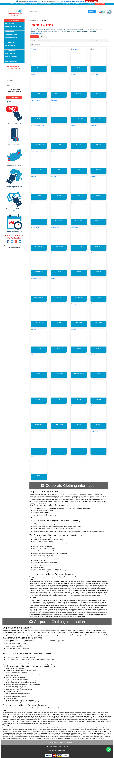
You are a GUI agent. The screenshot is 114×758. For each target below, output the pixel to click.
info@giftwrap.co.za (79, 1)
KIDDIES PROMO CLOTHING (11, 48)
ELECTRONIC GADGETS (10, 42)
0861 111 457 (38, 1)
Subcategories (34, 36)
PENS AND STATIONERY (10, 50)
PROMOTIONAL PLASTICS (11, 61)
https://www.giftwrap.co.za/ (36, 33)
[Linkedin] (20, 241)
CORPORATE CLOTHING (10, 29)
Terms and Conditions (47, 742)
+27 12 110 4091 (67, 1)
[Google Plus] (16, 241)
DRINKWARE (8, 40)
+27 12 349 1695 (59, 1)
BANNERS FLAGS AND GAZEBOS (12, 26)
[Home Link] (15, 12)
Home (30, 20)
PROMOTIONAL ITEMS (10, 53)
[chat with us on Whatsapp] (108, 749)
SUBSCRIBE (14, 97)
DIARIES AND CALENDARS (11, 37)
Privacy (56, 742)
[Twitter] (12, 241)
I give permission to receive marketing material (14, 90)
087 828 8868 (30, 1)
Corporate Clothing (40, 20)
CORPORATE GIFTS (9, 31)
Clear (32, 44)
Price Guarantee (68, 742)
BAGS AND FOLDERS (10, 23)
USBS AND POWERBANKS (11, 56)
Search (91, 11)
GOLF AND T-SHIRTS (9, 45)
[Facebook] (8, 241)
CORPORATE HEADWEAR (11, 34)
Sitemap (61, 742)
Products (43, 36)
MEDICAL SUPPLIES (9, 59)
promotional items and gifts (59, 28)
